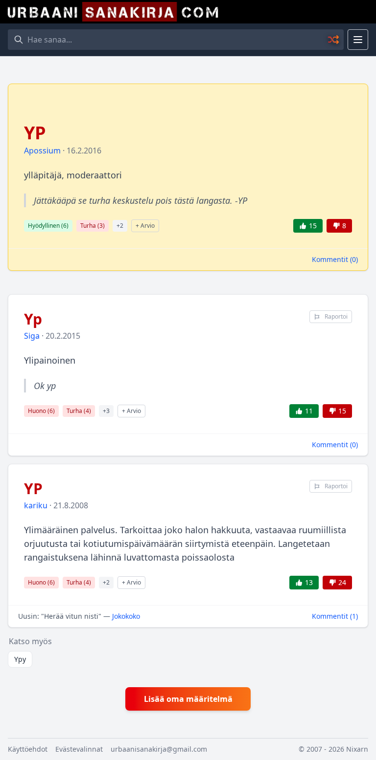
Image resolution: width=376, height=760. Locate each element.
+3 (106, 411)
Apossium (42, 150)
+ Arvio (145, 225)
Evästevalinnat (79, 749)
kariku (35, 505)
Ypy (20, 659)
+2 (120, 225)
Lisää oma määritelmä (188, 699)
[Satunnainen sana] (334, 39)
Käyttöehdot (27, 749)
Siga (32, 335)
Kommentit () (335, 259)
